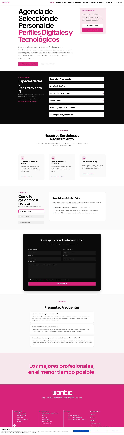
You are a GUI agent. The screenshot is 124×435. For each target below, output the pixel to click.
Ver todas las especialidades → (27, 101)
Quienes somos (61, 2)
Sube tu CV (118, 2)
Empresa (30, 255)
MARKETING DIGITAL (47, 421)
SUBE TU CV (93, 417)
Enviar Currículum (93, 29)
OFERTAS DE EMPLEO (95, 411)
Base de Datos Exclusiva (25, 211)
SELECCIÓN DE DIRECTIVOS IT (75, 417)
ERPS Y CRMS (45, 419)
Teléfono (65, 255)
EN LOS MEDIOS (20, 417)
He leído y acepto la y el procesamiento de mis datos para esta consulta (50, 279)
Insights (109, 2)
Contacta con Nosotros (28, 64)
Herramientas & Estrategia (26, 216)
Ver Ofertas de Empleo (93, 25)
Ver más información (27, 177)
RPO (69, 413)
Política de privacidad (95, 423)
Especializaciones (74, 2)
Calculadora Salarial (48, 64)
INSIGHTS (92, 420)
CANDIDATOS (93, 414)
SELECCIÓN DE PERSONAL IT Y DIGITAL (77, 419)
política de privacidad (43, 279)
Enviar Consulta (62, 283)
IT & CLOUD (45, 417)
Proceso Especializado (25, 222)
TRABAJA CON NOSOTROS (23, 419)
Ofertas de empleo (97, 2)
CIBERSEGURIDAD (46, 423)
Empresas (86, 2)
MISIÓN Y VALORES (21, 413)
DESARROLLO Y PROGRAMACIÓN (50, 413)
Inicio (52, 2)
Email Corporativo (68, 249)
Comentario (31, 261)
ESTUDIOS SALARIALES (73, 415)
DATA (43, 415)
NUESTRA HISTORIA (21, 415)
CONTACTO (19, 421)
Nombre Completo (33, 249)
